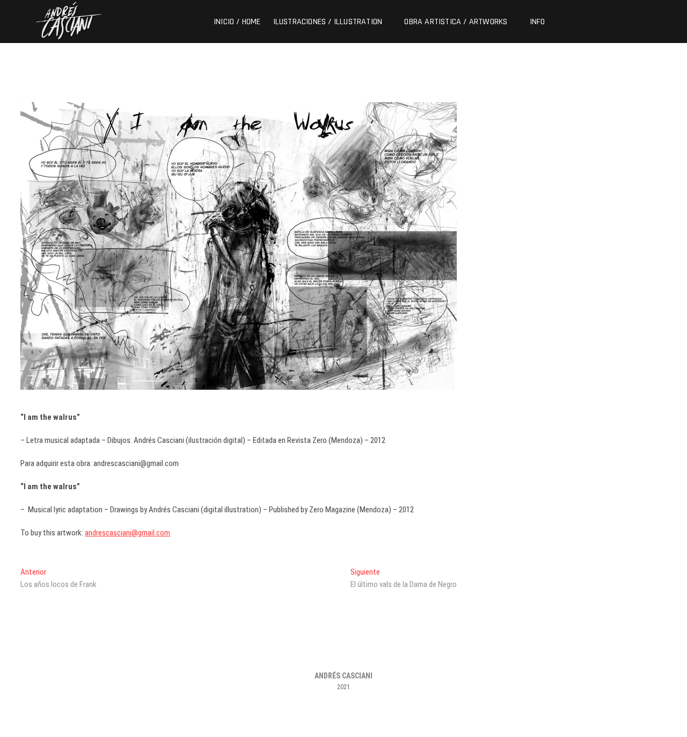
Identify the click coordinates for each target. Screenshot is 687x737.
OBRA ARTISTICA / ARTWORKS (455, 21)
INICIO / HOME (237, 21)
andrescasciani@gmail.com (127, 533)
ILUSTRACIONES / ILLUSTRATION (328, 21)
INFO (537, 21)
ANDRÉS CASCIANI (343, 675)
